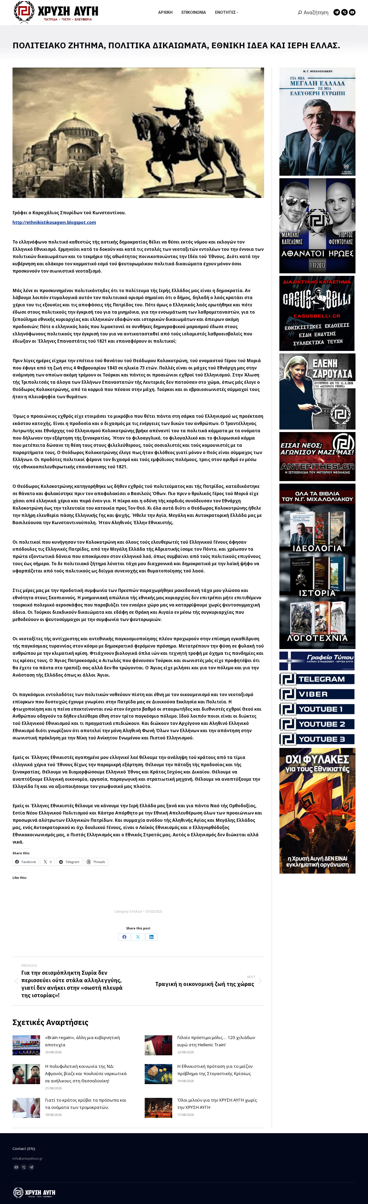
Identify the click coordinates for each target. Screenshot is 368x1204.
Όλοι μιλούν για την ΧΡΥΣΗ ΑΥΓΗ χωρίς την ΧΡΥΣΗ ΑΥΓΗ (217, 1103)
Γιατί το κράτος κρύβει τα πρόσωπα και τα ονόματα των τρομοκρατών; (85, 1103)
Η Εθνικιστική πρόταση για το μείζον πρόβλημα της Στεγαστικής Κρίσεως (215, 1069)
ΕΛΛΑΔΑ (136, 911)
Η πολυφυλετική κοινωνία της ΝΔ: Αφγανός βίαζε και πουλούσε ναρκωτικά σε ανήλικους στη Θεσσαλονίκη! (86, 1073)
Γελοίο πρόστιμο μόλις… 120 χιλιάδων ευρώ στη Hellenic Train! (216, 1041)
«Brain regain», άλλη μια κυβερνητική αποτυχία (82, 1041)
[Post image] (26, 1045)
